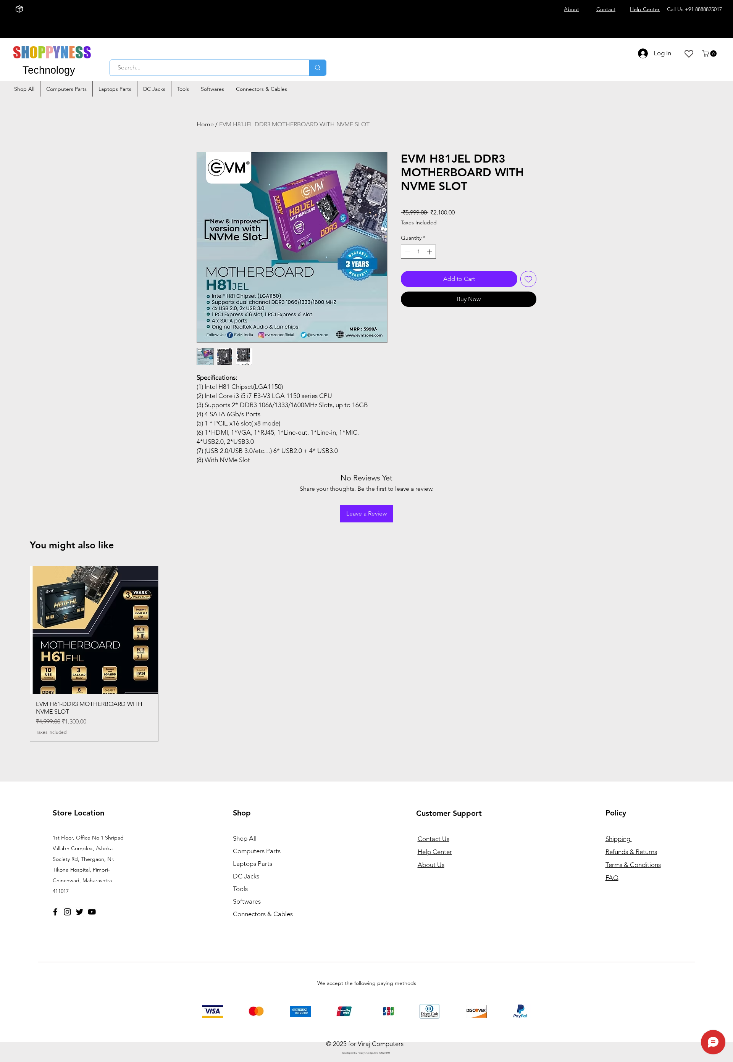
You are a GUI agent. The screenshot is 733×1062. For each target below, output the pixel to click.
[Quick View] (94, 630)
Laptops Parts (252, 863)
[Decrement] (407, 251)
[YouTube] (92, 912)
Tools (240, 889)
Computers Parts (257, 851)
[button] (710, 53)
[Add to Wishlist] (528, 279)
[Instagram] (67, 912)
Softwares (247, 901)
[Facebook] (55, 912)
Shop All (245, 838)
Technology (49, 70)
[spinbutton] (418, 251)
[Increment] (430, 251)
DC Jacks (246, 876)
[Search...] (317, 68)
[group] (366, 654)
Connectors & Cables (263, 914)
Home (205, 124)
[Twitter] (79, 912)
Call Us (694, 9)
